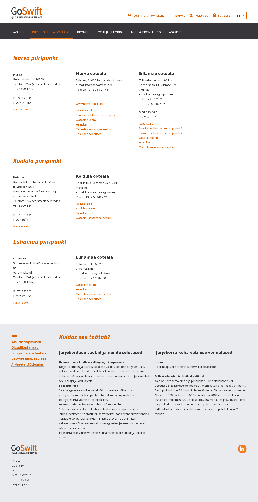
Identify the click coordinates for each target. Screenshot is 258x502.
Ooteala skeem (86, 120)
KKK (14, 336)
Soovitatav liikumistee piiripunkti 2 (160, 133)
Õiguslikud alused (25, 347)
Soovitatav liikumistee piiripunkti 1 (160, 128)
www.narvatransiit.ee (90, 104)
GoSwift (26, 13)
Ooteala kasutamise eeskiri (93, 129)
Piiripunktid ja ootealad (51, 32)
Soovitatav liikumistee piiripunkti (96, 115)
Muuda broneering (146, 32)
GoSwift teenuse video (28, 359)
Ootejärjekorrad (111, 32)
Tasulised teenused (89, 134)
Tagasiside (175, 32)
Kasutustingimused (26, 342)
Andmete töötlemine (27, 364)
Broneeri (84, 32)
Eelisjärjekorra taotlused (30, 353)
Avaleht (19, 32)
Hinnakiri (81, 124)
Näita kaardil (21, 109)
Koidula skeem (85, 208)
